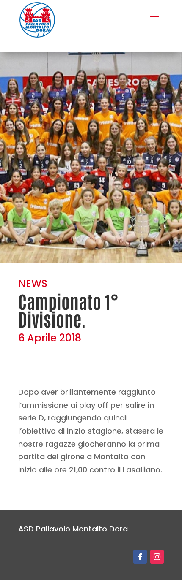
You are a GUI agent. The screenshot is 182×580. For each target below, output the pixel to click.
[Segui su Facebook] (140, 557)
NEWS (32, 283)
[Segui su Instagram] (157, 557)
